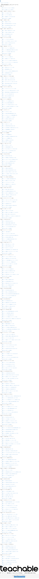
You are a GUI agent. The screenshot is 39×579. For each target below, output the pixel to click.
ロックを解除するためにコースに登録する (19, 576)
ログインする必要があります (23, 575)
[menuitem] (0, 1)
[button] (0, 0)
